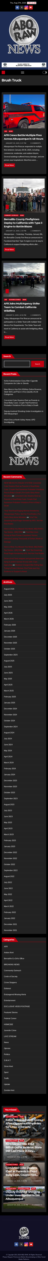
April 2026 (8, 613)
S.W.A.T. (7, 1060)
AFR (6, 131)
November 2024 (10, 715)
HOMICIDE (8, 1024)
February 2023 (10, 840)
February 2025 (10, 697)
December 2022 (10, 852)
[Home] (3, 72)
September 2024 (11, 727)
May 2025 (8, 679)
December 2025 (10, 637)
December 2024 (10, 709)
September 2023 (11, 798)
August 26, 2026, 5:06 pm (17, 1181)
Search (7, 356)
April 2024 (8, 757)
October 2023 (9, 793)
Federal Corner (10, 1018)
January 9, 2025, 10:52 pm (16, 315)
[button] (40, 72)
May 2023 (8, 822)
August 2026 (9, 589)
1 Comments (36, 231)
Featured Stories (14, 299)
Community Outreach (11, 215)
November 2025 (10, 643)
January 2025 (9, 703)
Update (7, 1084)
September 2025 (11, 655)
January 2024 (9, 775)
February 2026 (10, 625)
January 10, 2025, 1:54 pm (16, 231)
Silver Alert (8, 1066)
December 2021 (10, 924)
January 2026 (9, 631)
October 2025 (9, 649)
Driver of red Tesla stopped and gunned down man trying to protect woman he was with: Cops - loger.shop (24, 562)
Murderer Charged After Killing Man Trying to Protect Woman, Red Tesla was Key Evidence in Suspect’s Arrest (23, 568)
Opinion (7, 1048)
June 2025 (8, 673)
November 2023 (10, 787)
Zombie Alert (9, 1090)
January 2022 (9, 918)
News (11, 131)
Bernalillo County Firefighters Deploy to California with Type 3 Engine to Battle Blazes (23, 223)
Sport (6, 1072)
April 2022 (8, 900)
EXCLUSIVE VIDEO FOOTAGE (17, 1006)
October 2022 (9, 864)
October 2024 (9, 721)
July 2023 (8, 810)
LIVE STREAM (10, 1036)
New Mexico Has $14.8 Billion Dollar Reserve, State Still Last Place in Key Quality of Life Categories (23, 391)
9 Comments (36, 143)
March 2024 (9, 763)
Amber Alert (9, 953)
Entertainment (9, 1000)
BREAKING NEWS (12, 964)
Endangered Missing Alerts (15, 994)
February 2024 (10, 769)
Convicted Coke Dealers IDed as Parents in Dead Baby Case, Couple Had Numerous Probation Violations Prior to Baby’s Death (21, 402)
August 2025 (9, 661)
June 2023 (8, 816)
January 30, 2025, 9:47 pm (16, 143)
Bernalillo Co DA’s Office (14, 959)
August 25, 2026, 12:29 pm (17, 1205)
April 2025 (8, 685)
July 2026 (8, 595)
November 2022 (10, 858)
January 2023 (9, 846)
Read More (9, 165)
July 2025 (8, 667)
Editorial (7, 988)
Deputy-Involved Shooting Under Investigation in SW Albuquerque (23, 1195)
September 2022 (11, 870)
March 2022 (9, 906)
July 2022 (8, 882)
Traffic (6, 1078)
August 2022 (9, 876)
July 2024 (8, 739)
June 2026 (8, 601)
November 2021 (10, 930)
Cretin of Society (10, 976)
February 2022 (10, 912)
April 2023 (8, 828)
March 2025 (9, 691)
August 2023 (9, 804)
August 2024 (9, 733)
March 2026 (9, 619)
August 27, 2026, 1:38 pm (17, 1157)
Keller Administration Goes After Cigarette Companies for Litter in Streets (23, 1123)
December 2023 (10, 781)
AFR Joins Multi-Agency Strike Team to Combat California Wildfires (22, 307)
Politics (7, 1054)
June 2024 (8, 745)
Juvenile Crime (10, 1030)
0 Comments (36, 1133)
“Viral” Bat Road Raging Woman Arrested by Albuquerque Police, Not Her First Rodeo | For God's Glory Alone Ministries (22, 514)
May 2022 (8, 894)
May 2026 (8, 607)
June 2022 (8, 888)
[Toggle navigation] (23, 72)
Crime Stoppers (10, 982)
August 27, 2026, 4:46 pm (17, 1133)
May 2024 (8, 751)
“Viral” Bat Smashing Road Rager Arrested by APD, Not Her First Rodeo (23, 520)
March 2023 (9, 834)
